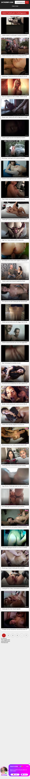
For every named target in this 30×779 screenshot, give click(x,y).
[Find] (27, 2)
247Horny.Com (7, 2)
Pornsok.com (4, 642)
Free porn (15, 6)
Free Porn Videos (15, 16)
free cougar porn (5, 639)
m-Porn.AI (4, 638)
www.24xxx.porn (5, 641)
